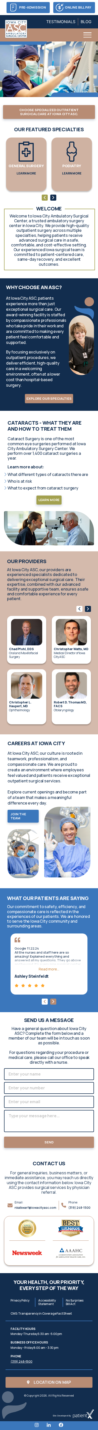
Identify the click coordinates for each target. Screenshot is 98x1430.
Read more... (49, 969)
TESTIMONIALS (60, 21)
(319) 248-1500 (79, 1207)
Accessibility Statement (47, 1302)
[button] (45, 198)
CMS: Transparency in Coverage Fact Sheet (41, 1313)
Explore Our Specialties (49, 398)
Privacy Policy (20, 1300)
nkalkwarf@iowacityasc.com (35, 1207)
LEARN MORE (26, 173)
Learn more (49, 500)
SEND (48, 1142)
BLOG (86, 21)
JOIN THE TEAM (18, 816)
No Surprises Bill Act (74, 1302)
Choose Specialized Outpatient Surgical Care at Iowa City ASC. (49, 112)
